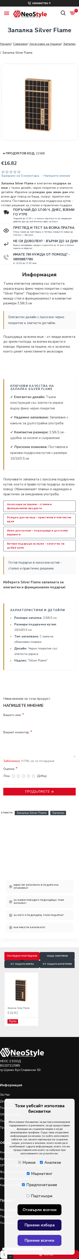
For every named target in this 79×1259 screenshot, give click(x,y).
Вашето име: (12, 715)
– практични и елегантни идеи (39, 519)
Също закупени (57, 955)
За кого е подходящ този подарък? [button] (39, 915)
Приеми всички (39, 1240)
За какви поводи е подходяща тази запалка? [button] (39, 902)
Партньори (41, 1196)
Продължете (37, 791)
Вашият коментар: (16, 732)
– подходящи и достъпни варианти (37, 532)
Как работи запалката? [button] (29, 927)
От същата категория (57, 964)
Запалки (69, 44)
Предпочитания (41, 1184)
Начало (5, 44)
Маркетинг (41, 1173)
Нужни (29, 1162)
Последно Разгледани (22, 955)
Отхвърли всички (40, 1209)
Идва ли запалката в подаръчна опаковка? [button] (36, 886)
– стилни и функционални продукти (29, 506)
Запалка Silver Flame (31, 813)
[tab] (39, 886)
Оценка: (9, 769)
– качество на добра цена (35, 545)
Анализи (52, 1162)
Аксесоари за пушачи (45, 44)
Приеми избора (40, 1225)
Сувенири (20, 44)
